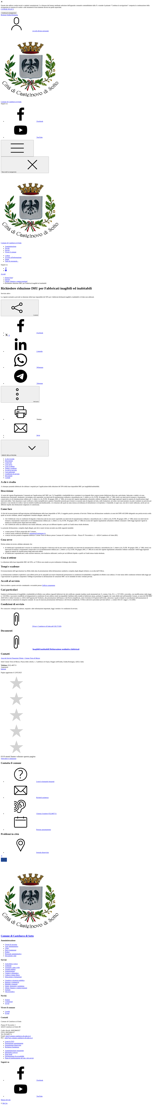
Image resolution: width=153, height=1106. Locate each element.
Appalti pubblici (10, 969)
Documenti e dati (10, 956)
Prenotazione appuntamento (14, 1043)
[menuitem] (24, 333)
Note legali (8, 1054)
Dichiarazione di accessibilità (14, 1056)
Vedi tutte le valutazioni (8, 758)
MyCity (5, 1103)
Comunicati (9, 1002)
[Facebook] (6, 268)
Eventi (7, 1013)
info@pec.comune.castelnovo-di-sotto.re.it (19, 1038)
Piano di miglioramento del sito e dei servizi (19, 1058)
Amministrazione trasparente (14, 1051)
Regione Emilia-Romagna (9, 15)
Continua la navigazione (9, 13)
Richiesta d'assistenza (12, 1047)
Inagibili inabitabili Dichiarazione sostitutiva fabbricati (56, 649)
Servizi (7, 279)
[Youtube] (6, 270)
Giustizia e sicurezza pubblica (14, 980)
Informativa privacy (11, 1052)
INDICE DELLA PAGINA (9, 455)
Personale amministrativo (13, 954)
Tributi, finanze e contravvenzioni (16, 281)
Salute (7, 259)
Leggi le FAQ (9, 1041)
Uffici (7, 948)
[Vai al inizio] (1, 856)
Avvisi (7, 1003)
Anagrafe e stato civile (12, 967)
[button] (10, 246)
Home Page (9, 278)
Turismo (7, 990)
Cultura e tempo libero (12, 975)
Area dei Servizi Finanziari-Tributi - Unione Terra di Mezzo (20, 658)
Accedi (3, 274)
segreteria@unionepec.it (37, 533)
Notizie (7, 1000)
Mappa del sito (6, 1100)
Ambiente (8, 966)
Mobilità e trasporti (11, 984)
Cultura (7, 255)
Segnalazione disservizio (13, 1045)
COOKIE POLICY (7, 9)
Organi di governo (11, 944)
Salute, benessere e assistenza (14, 986)
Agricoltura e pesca (11, 964)
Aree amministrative (11, 946)
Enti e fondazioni (10, 950)
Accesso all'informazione (13, 257)
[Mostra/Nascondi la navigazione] (17, 148)
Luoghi (7, 1011)
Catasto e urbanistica (12, 973)
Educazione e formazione (13, 977)
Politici (7, 952)
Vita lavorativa (10, 992)
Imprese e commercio (12, 982)
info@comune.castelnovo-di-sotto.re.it (18, 1036)
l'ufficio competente (48, 585)
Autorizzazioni (10, 971)
